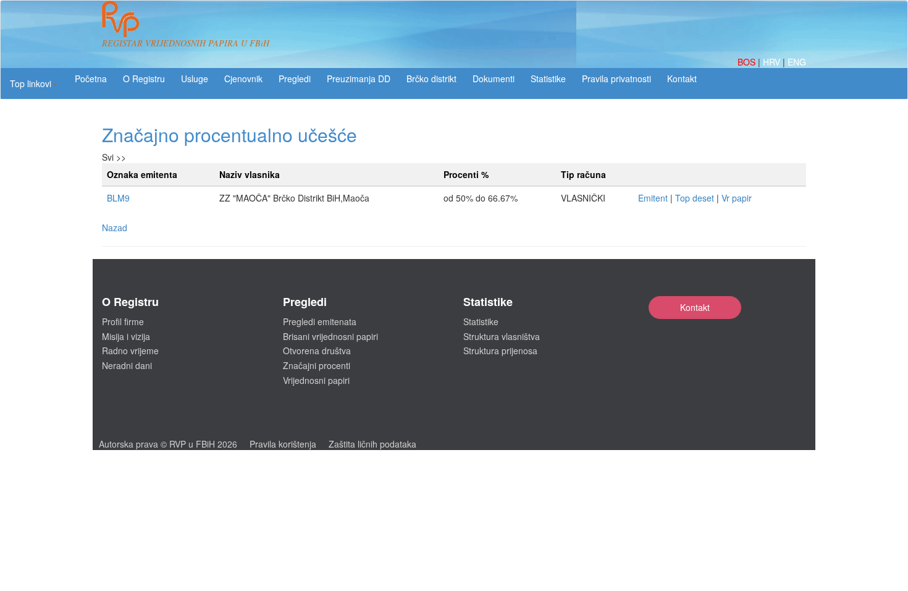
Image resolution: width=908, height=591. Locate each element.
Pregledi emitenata (319, 321)
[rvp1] (120, 17)
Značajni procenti (316, 365)
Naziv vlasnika (249, 174)
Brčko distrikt (431, 78)
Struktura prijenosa (500, 350)
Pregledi (295, 78)
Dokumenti (494, 78)
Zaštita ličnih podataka (372, 444)
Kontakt (695, 307)
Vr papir (736, 198)
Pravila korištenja (283, 444)
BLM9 (118, 198)
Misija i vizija (126, 336)
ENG (797, 62)
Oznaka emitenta (142, 174)
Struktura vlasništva (501, 336)
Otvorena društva (317, 350)
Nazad (114, 227)
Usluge (194, 78)
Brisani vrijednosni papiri (330, 336)
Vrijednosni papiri (316, 380)
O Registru (144, 78)
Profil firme (123, 321)
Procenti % (466, 174)
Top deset (694, 198)
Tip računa (583, 174)
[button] (34, 83)
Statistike (548, 78)
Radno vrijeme (130, 350)
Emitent (653, 198)
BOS (748, 62)
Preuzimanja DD (358, 78)
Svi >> (114, 157)
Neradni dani (127, 365)
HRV (773, 62)
